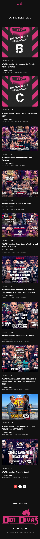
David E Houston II (9, 70)
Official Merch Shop (20, 503)
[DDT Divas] (20, 3)
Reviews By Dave (7, 61)
